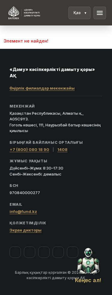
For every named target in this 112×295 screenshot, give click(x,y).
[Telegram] (58, 252)
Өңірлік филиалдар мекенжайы (42, 88)
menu (100, 13)
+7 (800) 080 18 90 (29, 149)
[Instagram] (29, 252)
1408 (62, 149)
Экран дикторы (26, 230)
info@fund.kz (23, 211)
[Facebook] (15, 252)
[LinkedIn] (72, 252)
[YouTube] (44, 252)
